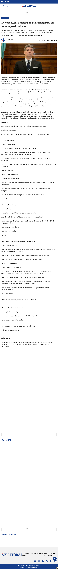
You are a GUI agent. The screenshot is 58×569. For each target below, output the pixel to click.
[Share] (55, 559)
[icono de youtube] (35, 561)
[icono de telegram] (51, 561)
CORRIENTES (5, 18)
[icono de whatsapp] (47, 561)
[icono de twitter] (39, 561)
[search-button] (7, 6)
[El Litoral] (29, 6)
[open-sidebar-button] (3, 6)
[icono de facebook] (43, 561)
